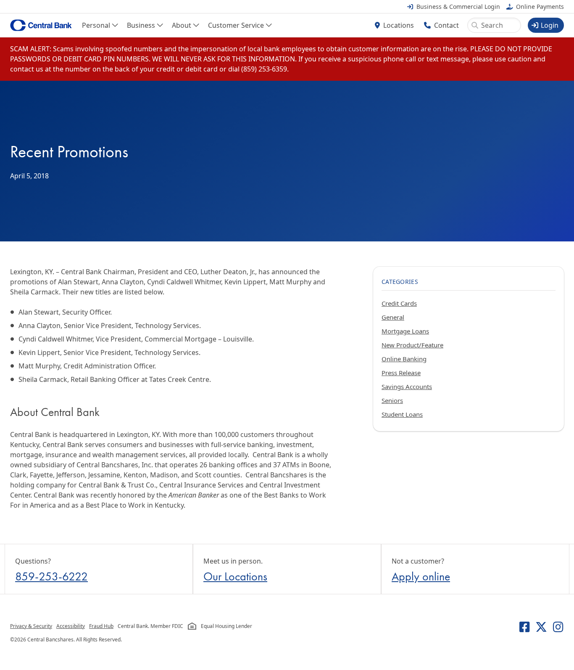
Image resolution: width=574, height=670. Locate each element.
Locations (398, 25)
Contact (446, 25)
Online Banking (404, 359)
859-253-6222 (51, 576)
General (393, 317)
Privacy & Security (31, 626)
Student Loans (402, 414)
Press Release (401, 372)
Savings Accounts (407, 386)
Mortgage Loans (405, 331)
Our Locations (235, 576)
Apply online (421, 576)
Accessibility (70, 626)
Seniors (392, 400)
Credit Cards (399, 303)
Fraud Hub (101, 626)
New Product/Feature (412, 345)
